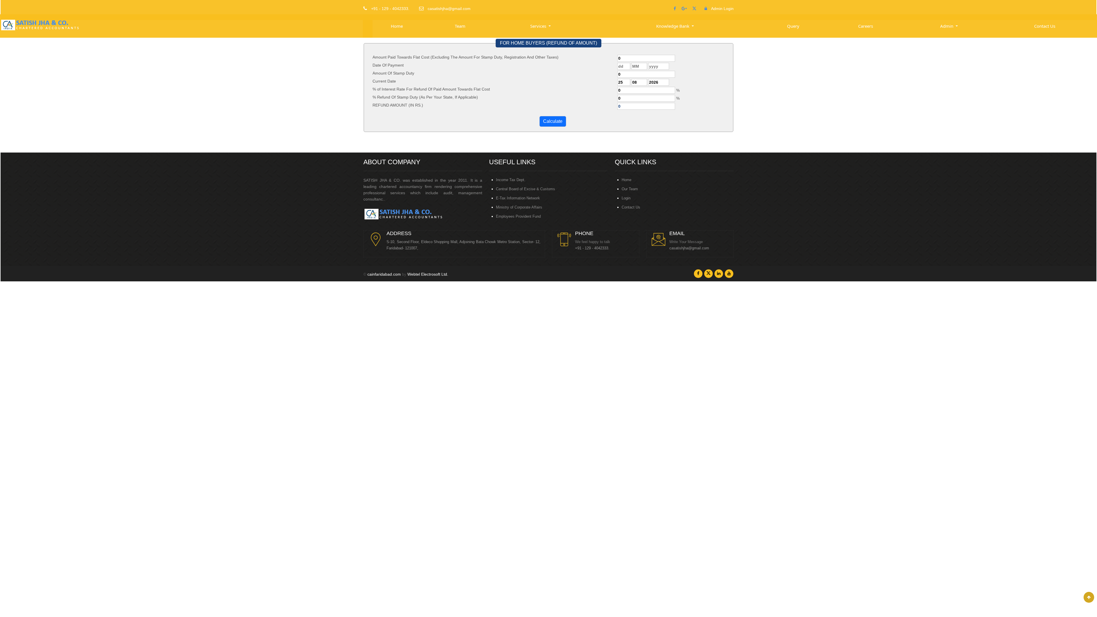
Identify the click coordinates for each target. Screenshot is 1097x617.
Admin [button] (947, 26)
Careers (865, 26)
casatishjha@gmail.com (689, 248)
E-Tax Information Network (518, 198)
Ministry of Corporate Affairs (519, 207)
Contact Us (1044, 26)
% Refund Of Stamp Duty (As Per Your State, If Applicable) (425, 97)
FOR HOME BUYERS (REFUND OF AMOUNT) (548, 43)
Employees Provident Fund (518, 216)
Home (397, 26)
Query (793, 26)
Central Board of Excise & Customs (525, 189)
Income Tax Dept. (510, 180)
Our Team (630, 189)
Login (626, 198)
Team (460, 26)
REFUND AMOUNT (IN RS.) (398, 105)
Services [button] (538, 26)
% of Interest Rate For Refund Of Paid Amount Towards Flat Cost (431, 89)
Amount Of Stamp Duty (393, 73)
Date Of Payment (388, 65)
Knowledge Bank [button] (673, 26)
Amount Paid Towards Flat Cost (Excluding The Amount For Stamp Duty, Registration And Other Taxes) (465, 57)
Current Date (384, 81)
